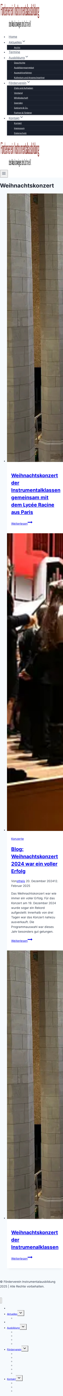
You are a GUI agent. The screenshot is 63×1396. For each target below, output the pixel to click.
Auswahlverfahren (23, 72)
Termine (14, 52)
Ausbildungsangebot (24, 67)
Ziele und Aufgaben (23, 88)
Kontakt (18, 123)
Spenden (18, 103)
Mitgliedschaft (21, 97)
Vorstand (18, 93)
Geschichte (19, 62)
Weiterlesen (21, 523)
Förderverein (14, 1349)
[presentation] (35, 328)
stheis (21, 881)
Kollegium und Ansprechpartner (29, 77)
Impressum (19, 128)
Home (13, 36)
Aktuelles (12, 1313)
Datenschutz (20, 133)
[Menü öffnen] (4, 174)
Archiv (17, 47)
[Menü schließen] (1, 1300)
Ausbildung (13, 1327)
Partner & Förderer (23, 112)
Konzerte (17, 839)
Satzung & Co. (21, 107)
